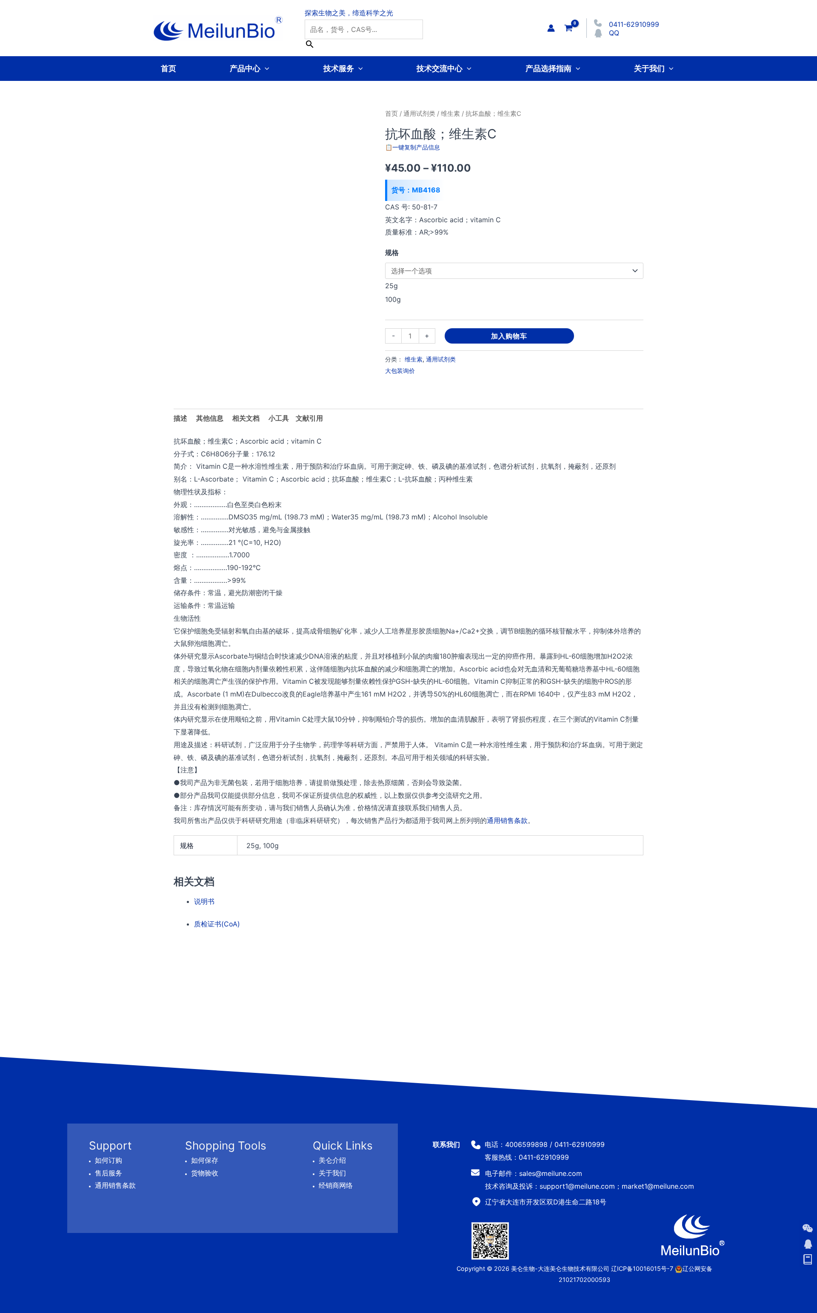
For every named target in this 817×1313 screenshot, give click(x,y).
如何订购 (108, 1160)
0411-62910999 (634, 24)
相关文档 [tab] (246, 418)
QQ (614, 33)
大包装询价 (400, 370)
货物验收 (204, 1173)
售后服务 (108, 1173)
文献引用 (309, 418)
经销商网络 (336, 1185)
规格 (392, 252)
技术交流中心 (440, 68)
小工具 (279, 418)
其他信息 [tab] (209, 418)
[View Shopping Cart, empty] (568, 28)
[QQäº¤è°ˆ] (807, 1244)
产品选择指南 (548, 68)
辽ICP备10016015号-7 (642, 1268)
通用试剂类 (419, 114)
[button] (264, 68)
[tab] (279, 418)
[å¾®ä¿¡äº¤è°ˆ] (807, 1228)
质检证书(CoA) (217, 924)
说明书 (204, 901)
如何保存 (204, 1160)
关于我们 (649, 68)
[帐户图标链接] (551, 28)
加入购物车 (509, 336)
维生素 (450, 114)
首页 (168, 68)
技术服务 (338, 68)
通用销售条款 (507, 820)
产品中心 (245, 68)
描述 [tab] (180, 418)
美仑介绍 (332, 1160)
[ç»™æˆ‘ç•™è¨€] (807, 1260)
